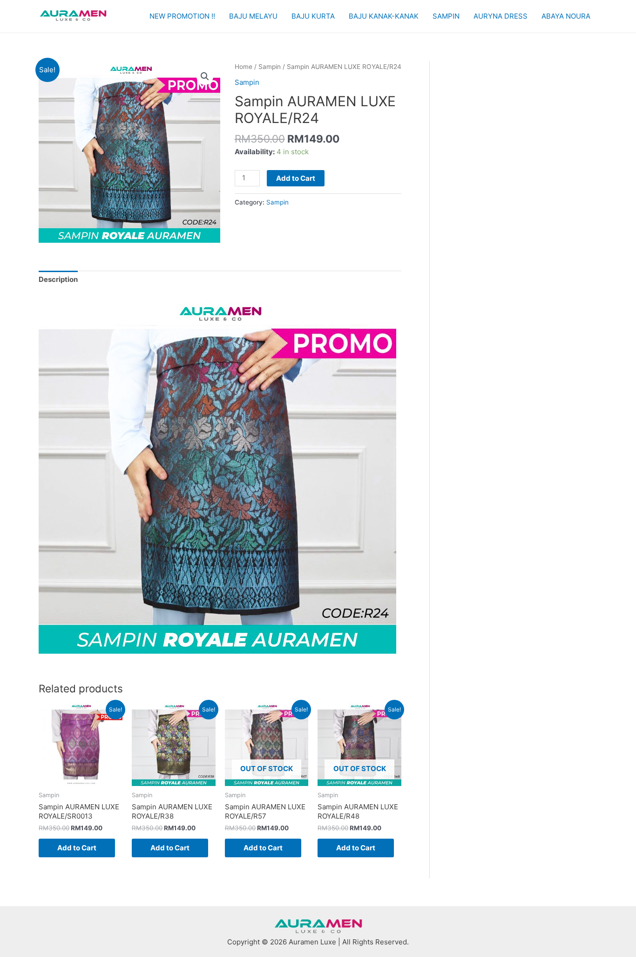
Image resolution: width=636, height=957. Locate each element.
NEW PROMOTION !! (182, 16)
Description (58, 279)
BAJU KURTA (313, 16)
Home (243, 66)
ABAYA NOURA (565, 16)
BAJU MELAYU (253, 16)
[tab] (58, 280)
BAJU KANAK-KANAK (384, 16)
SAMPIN (446, 16)
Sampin (269, 66)
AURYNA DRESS (501, 16)
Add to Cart (295, 178)
